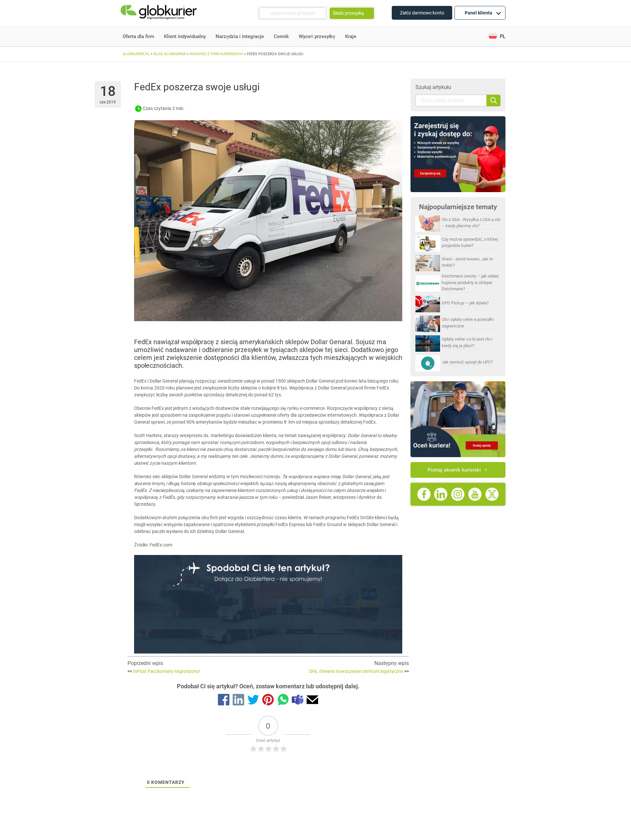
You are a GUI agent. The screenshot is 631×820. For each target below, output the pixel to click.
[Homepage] (159, 13)
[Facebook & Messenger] (223, 701)
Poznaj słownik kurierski (454, 470)
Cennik (281, 36)
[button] (497, 36)
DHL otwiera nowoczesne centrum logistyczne (359, 671)
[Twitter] (253, 701)
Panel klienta (478, 12)
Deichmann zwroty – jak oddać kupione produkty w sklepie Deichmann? (470, 282)
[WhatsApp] (283, 701)
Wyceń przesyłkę (317, 36)
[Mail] (312, 701)
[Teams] (297, 701)
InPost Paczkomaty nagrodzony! (164, 671)
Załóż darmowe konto (422, 12)
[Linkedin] (238, 701)
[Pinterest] (268, 701)
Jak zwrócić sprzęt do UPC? (467, 362)
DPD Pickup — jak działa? (465, 302)
